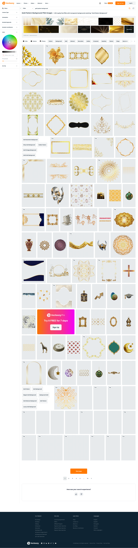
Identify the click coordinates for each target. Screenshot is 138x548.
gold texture (43, 401)
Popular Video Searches (60, 530)
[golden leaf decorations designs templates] (82, 147)
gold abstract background (30, 401)
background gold (44, 395)
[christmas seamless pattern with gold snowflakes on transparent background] (98, 321)
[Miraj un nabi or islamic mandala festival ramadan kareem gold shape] (33, 219)
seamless (104, 41)
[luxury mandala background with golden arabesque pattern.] (79, 102)
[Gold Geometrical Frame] (125, 102)
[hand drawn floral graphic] (125, 125)
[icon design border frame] (60, 147)
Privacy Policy (99, 543)
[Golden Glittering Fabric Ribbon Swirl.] (81, 245)
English (95, 519)
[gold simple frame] (79, 79)
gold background (37, 389)
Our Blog (75, 526)
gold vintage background (29, 150)
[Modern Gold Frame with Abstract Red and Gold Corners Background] (102, 79)
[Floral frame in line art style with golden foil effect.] (125, 79)
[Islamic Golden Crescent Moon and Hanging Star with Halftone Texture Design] (54, 373)
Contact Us (75, 521)
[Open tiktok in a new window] (51, 543)
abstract (72, 41)
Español (96, 521)
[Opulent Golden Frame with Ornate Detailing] (124, 219)
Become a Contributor (78, 528)
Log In (130, 3)
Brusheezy (37, 519)
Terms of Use (92, 543)
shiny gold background (29, 145)
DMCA (55, 521)
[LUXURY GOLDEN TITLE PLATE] (56, 102)
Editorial (40, 3)
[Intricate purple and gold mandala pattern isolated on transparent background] (60, 245)
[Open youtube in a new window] (55, 543)
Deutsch (96, 526)
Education (37, 528)
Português (96, 524)
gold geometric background (30, 139)
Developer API (38, 530)
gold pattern (26, 389)
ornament (95, 41)
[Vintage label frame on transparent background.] (79, 125)
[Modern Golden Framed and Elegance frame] (102, 56)
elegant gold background (29, 395)
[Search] (129, 8)
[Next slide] (133, 41)
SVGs (26, 41)
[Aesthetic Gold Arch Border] (34, 373)
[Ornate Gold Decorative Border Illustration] (34, 171)
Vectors (18, 3)
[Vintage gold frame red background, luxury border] (125, 56)
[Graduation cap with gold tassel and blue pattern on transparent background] (129, 296)
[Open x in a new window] (53, 543)
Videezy (37, 524)
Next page (79, 471)
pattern (50, 41)
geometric (125, 41)
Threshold (5, 59)
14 (87, 478)
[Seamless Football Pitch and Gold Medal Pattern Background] (113, 447)
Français (96, 528)
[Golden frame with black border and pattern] (64, 296)
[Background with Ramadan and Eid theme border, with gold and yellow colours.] (33, 125)
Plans (105, 3)
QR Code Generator (40, 536)
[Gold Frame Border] (125, 147)
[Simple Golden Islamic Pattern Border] (56, 79)
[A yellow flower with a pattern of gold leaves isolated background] (56, 56)
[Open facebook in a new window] (41, 543)
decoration (80, 41)
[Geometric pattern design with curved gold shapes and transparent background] (129, 398)
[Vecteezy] (8, 3)
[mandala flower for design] (84, 271)
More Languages (98, 530)
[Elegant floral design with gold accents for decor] (102, 125)
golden (88, 41)
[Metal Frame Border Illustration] (33, 79)
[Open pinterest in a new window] (48, 543)
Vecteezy (37, 521)
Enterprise (37, 526)
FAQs (74, 519)
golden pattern (42, 145)
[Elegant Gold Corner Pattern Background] (33, 56)
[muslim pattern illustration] (34, 271)
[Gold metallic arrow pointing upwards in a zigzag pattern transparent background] (99, 296)
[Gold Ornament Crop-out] (94, 347)
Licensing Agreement (59, 519)
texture (111, 41)
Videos (32, 3)
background (59, 41)
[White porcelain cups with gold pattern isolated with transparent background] (66, 219)
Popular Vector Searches (60, 526)
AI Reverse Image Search (41, 532)
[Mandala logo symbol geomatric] (66, 398)
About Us (75, 524)
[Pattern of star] (33, 102)
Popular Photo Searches (60, 528)
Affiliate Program (58, 524)
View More (129, 29)
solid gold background (29, 155)
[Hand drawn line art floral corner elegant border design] (104, 147)
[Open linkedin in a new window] (46, 543)
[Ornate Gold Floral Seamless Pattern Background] (115, 195)
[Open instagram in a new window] (44, 543)
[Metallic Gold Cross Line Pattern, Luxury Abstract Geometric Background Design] (129, 271)
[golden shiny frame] (102, 102)
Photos (25, 3)
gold (66, 41)
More (46, 3)
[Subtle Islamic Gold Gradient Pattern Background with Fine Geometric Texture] (129, 171)
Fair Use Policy (107, 543)
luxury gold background (29, 406)
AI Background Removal (41, 534)
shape (117, 41)
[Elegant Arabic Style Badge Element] (114, 347)
